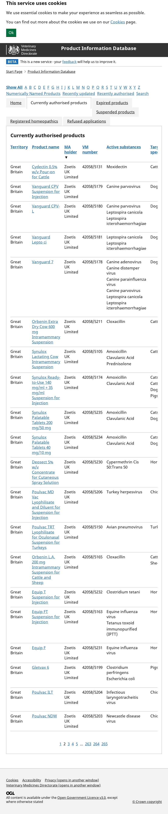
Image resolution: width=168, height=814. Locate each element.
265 (104, 744)
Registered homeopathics (34, 121)
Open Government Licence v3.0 (81, 797)
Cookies (117, 22)
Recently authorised (115, 93)
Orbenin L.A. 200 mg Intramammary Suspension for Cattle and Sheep (46, 569)
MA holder (70, 149)
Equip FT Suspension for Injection (46, 617)
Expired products (112, 102)
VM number (90, 149)
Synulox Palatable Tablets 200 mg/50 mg (42, 420)
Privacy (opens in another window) (72, 780)
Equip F (39, 647)
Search (142, 93)
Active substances (124, 147)
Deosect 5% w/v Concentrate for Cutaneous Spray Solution (45, 472)
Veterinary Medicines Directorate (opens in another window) (53, 785)
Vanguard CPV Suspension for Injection (46, 191)
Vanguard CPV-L (46, 208)
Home (16, 102)
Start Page (14, 71)
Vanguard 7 (42, 261)
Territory (19, 147)
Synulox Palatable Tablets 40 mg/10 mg (41, 444)
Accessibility (31, 780)
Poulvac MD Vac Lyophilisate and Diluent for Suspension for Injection (46, 504)
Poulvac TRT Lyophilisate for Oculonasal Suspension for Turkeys (46, 537)
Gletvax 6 (40, 667)
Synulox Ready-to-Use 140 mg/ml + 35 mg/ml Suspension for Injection (46, 390)
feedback (69, 61)
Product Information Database (98, 48)
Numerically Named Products (33, 93)
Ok (11, 32)
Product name (45, 147)
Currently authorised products (59, 102)
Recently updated (78, 93)
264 (96, 744)
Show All (14, 87)
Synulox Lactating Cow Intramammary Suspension (46, 359)
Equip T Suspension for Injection (46, 597)
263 (88, 744)
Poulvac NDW (44, 716)
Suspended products (115, 112)
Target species (157, 149)
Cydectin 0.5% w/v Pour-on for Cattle (44, 172)
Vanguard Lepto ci (41, 239)
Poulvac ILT (42, 692)
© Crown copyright (147, 801)
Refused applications (86, 121)
